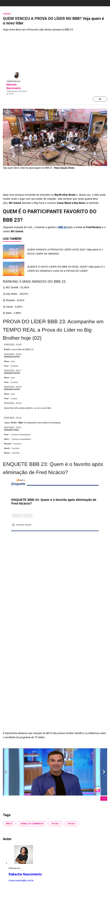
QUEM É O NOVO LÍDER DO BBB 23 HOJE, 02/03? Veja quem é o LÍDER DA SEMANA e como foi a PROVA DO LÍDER (66, 268)
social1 (71, 824)
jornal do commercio (32, 824)
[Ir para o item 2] (4, 772)
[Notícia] (100, 98)
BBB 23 (9, 824)
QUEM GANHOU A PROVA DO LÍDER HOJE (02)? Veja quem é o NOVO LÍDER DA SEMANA (65, 251)
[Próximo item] (104, 772)
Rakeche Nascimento (25, 874)
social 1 (55, 824)
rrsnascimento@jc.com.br (21, 880)
